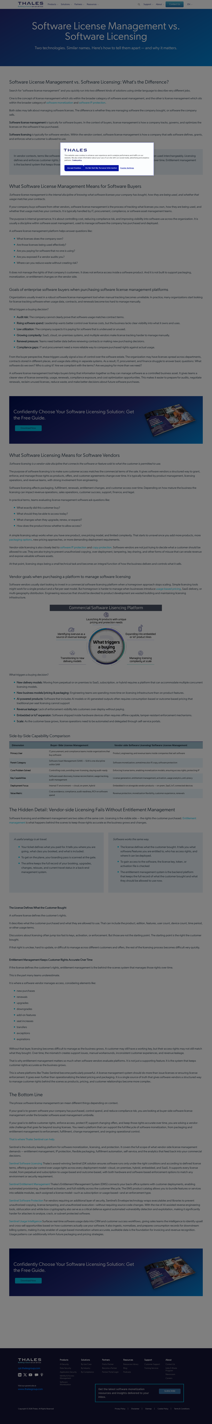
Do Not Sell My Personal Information (101, 168)
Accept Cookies (74, 168)
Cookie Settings (127, 168)
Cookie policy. (77, 160)
